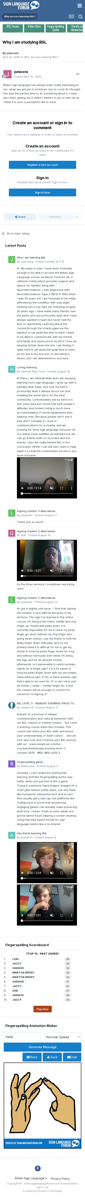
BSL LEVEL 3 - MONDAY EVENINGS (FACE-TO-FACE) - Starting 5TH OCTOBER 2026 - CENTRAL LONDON (46, 704)
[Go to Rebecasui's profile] (11, 763)
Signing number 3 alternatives (36, 511)
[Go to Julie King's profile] (11, 259)
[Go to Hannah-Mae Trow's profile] (11, 369)
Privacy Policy (60, 1178)
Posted (27, 76)
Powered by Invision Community (42, 1190)
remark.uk (27, 707)
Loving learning (27, 367)
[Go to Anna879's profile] (11, 835)
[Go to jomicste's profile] (7, 74)
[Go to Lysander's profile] (11, 513)
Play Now (42, 1009)
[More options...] (77, 74)
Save (54, 1057)
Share (21, 216)
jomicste (12, 53)
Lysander (27, 515)
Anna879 (27, 837)
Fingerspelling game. (30, 762)
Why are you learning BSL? (41, 57)
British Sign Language (30, 1178)
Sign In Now (42, 192)
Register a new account (42, 164)
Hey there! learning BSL (32, 833)
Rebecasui (27, 766)
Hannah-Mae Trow (33, 371)
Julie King (27, 261)
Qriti (23, 535)
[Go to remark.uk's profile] (11, 705)
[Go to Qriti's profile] (11, 533)
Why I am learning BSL (31, 257)
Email (73, 1057)
